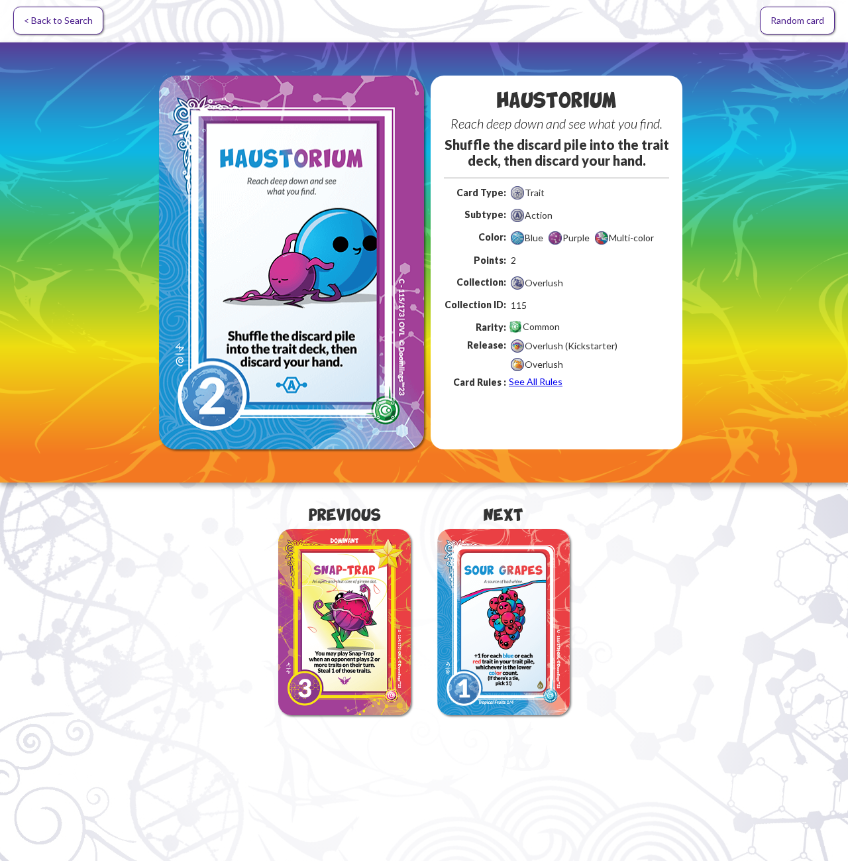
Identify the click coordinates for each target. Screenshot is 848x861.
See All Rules (535, 381)
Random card (797, 20)
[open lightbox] (291, 262)
